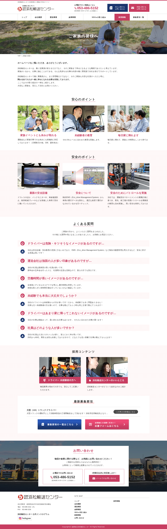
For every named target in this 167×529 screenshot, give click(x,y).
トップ (24, 17)
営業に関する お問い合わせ (141, 8)
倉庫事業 (72, 17)
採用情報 (122, 17)
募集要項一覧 (138, 17)
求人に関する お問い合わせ (120, 8)
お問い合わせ (79, 518)
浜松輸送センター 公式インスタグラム (33, 514)
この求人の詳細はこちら (125, 412)
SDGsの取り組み (99, 17)
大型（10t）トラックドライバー (41, 410)
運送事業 (53, 17)
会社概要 (38, 17)
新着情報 (77, 515)
